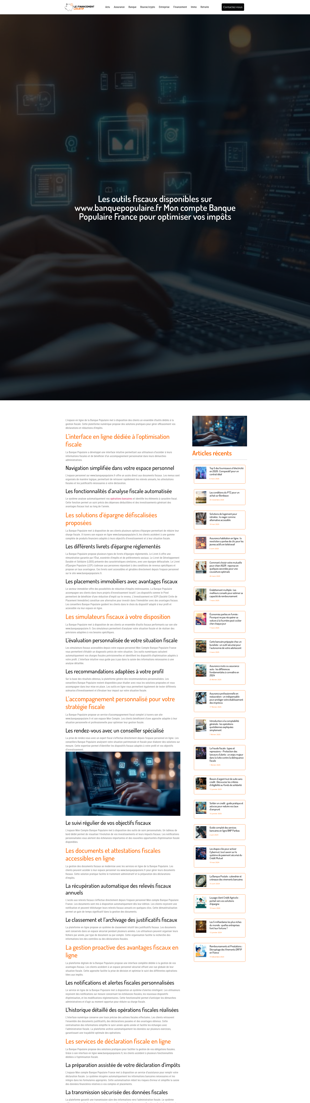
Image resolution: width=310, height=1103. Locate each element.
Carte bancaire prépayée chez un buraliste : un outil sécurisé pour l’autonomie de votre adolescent (226, 644)
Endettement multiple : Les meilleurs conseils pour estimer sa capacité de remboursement (226, 593)
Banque (132, 7)
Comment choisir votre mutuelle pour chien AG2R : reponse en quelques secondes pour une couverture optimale (226, 567)
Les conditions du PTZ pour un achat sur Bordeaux (224, 494)
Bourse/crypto (147, 7)
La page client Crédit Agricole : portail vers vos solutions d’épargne (224, 900)
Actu (107, 7)
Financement (180, 7)
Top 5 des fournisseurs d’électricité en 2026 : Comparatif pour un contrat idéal (226, 471)
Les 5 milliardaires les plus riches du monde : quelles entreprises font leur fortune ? (225, 925)
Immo (194, 7)
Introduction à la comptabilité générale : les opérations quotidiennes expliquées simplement (224, 725)
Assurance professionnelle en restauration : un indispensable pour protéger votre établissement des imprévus (226, 698)
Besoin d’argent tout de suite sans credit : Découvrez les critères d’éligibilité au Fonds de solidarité (226, 782)
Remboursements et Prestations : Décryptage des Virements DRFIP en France (226, 949)
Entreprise (164, 7)
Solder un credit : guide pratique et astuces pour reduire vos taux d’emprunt (226, 806)
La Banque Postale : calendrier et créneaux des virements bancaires (226, 878)
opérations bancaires (121, 498)
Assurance (119, 7)
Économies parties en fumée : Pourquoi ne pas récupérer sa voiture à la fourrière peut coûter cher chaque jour (225, 619)
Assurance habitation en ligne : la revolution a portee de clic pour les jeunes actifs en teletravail (226, 541)
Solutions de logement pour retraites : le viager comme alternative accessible (223, 517)
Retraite (205, 7)
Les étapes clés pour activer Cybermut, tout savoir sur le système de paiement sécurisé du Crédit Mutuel (226, 853)
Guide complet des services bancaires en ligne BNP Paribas (225, 829)
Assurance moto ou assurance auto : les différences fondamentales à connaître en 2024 (224, 670)
